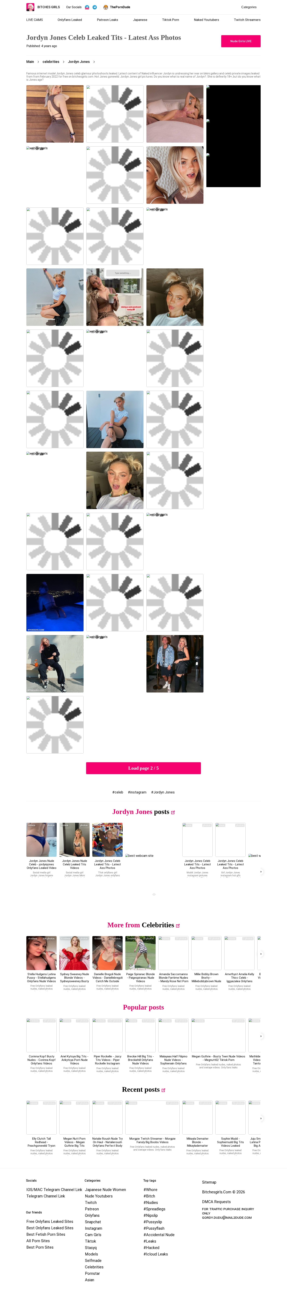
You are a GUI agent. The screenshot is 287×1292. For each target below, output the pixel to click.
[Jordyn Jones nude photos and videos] (41, 840)
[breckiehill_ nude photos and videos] (140, 1035)
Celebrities (158, 925)
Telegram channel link (45, 1196)
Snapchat (93, 1222)
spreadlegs (155, 1209)
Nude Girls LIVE (240, 41)
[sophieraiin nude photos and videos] (173, 1035)
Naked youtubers (206, 20)
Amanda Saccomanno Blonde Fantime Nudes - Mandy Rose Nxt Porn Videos (173, 979)
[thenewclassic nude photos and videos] (239, 953)
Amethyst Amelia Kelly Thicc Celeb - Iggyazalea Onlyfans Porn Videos (239, 979)
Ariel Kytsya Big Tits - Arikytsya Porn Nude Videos (74, 1060)
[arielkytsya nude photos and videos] (74, 1035)
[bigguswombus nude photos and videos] (152, 1118)
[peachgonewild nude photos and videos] (41, 1118)
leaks (151, 1241)
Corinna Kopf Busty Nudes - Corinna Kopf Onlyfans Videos (42, 1060)
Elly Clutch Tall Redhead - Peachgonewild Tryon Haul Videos (41, 1144)
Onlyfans (92, 1215)
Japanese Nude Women (105, 1189)
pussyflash (155, 1228)
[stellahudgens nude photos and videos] (41, 953)
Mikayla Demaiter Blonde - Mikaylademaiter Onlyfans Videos (198, 1144)
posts (161, 812)
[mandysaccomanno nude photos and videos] (173, 953)
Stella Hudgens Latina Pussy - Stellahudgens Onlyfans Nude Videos (41, 977)
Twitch (91, 1202)
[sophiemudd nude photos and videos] (230, 1118)
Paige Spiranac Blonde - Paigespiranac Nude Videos (140, 977)
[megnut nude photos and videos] (74, 1118)
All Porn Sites (38, 1240)
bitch (150, 1196)
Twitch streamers (247, 20)
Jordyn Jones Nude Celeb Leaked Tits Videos (74, 864)
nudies (152, 1202)
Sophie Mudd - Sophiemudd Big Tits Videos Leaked (230, 1142)
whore (151, 1189)
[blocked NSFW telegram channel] (95, 7)
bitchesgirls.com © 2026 (223, 1192)
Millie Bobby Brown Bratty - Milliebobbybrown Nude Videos (206, 979)
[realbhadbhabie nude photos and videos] (107, 953)
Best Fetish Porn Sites (45, 1234)
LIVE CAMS (34, 20)
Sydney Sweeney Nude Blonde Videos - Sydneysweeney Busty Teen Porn (74, 979)
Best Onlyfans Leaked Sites (49, 1228)
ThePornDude (120, 7)
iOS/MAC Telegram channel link (54, 1189)
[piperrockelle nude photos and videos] (107, 1035)
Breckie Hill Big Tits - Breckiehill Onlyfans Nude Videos (140, 1060)
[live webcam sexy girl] (233, 102)
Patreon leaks (107, 20)
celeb (119, 792)
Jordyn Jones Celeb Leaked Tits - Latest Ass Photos (107, 864)
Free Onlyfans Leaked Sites (49, 1221)
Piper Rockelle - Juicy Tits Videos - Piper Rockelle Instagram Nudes (107, 1062)
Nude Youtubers (99, 1196)
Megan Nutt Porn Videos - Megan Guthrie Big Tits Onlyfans (74, 1144)
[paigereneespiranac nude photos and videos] (140, 953)
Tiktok (90, 1241)
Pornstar (92, 1273)
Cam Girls (93, 1234)
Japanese (140, 20)
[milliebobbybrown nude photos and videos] (206, 953)
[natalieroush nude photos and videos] (107, 1118)
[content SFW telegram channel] (87, 7)
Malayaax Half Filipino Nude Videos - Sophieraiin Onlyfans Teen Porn (173, 1062)
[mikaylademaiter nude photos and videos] (197, 1118)
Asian (89, 1280)
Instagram (93, 1228)
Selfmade (93, 1260)
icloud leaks (157, 1254)
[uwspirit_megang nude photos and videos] (218, 1035)
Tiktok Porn (170, 20)
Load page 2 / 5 (143, 768)
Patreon (92, 1209)
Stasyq (91, 1247)
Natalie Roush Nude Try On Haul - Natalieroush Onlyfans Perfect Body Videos (107, 1144)
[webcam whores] (152, 895)
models (91, 1254)
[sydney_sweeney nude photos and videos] (74, 953)
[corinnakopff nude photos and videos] (41, 1035)
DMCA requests (216, 1201)
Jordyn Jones (164, 792)
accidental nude (160, 1234)
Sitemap (209, 1182)
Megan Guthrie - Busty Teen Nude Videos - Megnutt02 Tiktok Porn (218, 1058)
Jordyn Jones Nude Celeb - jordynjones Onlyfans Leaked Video (41, 864)
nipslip (152, 1215)
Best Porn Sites (39, 1247)
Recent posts (141, 1089)
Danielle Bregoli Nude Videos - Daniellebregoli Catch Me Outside (108, 977)
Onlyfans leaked (70, 20)
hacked (152, 1247)
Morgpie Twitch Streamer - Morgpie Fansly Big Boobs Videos (152, 1140)
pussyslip (154, 1222)
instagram (138, 792)
